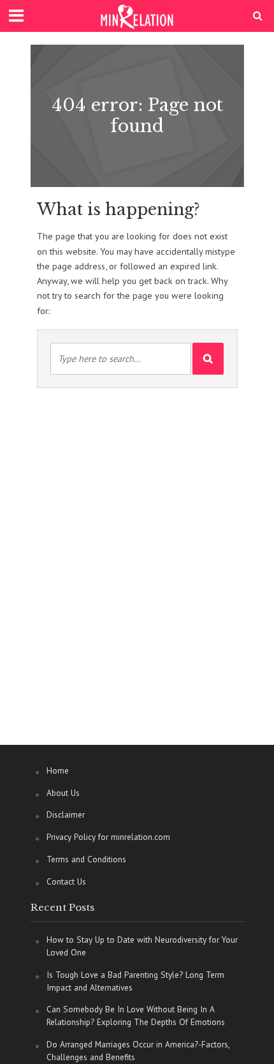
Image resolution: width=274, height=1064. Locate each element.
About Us (63, 792)
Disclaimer (66, 814)
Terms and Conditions (86, 859)
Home (58, 770)
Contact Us (66, 881)
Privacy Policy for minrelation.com (108, 837)
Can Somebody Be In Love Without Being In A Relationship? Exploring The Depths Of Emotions (136, 1015)
